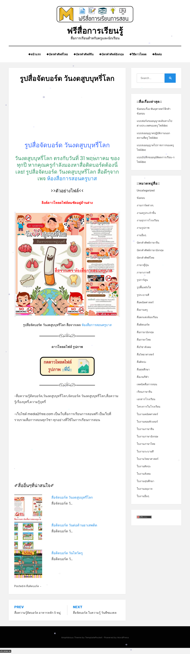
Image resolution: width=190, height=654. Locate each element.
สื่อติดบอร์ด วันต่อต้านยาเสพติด (74, 525)
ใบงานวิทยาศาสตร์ (147, 459)
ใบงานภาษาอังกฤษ (147, 436)
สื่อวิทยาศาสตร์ (145, 354)
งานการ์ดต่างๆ (145, 205)
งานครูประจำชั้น (146, 213)
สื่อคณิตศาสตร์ (145, 302)
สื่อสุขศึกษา (143, 369)
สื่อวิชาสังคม (144, 347)
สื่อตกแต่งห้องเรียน (147, 317)
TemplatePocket (93, 637)
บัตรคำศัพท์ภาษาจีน (148, 242)
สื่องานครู (142, 309)
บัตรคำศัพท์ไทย (145, 257)
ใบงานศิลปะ (144, 466)
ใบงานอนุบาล (145, 488)
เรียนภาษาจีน (144, 391)
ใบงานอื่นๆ (143, 496)
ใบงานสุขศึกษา (145, 481)
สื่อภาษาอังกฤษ (145, 332)
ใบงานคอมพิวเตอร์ (147, 421)
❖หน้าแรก (34, 54)
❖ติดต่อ (157, 54)
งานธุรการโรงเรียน (148, 220)
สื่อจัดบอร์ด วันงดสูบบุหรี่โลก (72, 497)
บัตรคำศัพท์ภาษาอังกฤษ (150, 250)
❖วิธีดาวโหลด (138, 54)
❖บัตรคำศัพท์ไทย (57, 54)
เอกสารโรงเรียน (146, 399)
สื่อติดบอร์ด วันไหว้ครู (67, 553)
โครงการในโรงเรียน (148, 406)
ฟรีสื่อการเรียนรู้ (95, 30)
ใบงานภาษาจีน (145, 429)
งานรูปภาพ (143, 227)
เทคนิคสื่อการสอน (147, 384)
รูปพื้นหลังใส (144, 287)
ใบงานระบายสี (145, 451)
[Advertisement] (67, 115)
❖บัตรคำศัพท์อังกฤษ (111, 54)
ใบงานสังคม (144, 473)
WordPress (123, 637)
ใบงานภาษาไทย (146, 444)
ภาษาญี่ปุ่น (143, 265)
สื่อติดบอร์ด (32, 586)
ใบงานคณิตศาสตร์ (147, 414)
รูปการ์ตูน (142, 280)
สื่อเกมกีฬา (143, 377)
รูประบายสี (143, 295)
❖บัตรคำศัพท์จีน (83, 54)
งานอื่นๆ (141, 235)
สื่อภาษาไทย (144, 339)
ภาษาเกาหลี (143, 272)
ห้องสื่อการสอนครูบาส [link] (72, 178)
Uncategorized (146, 190)
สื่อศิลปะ (141, 362)
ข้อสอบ (141, 198)
